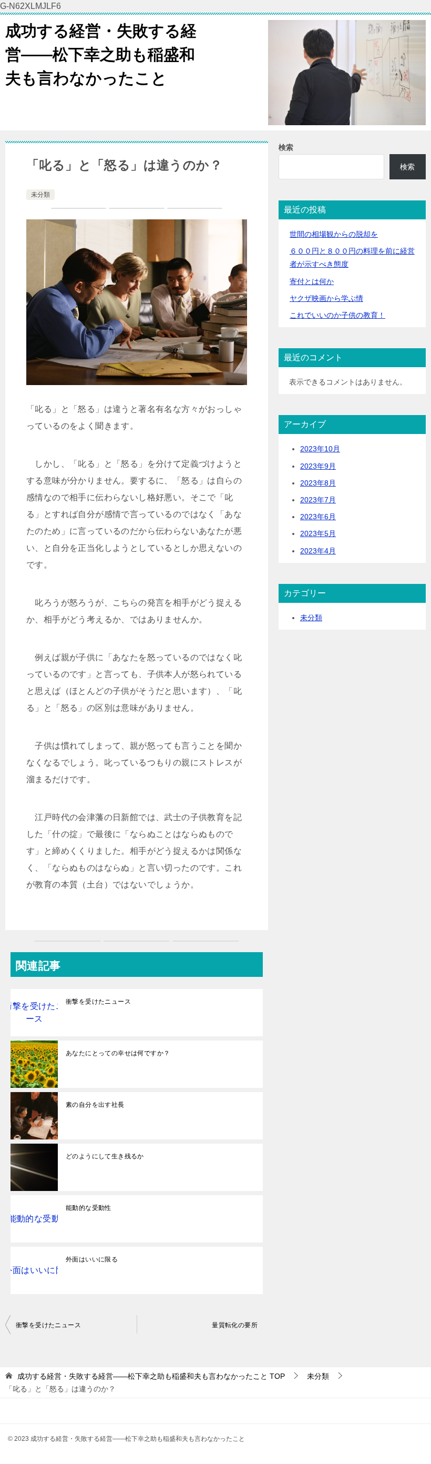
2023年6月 (318, 516)
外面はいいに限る (92, 1259)
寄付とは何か (312, 281)
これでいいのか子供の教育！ (337, 315)
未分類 (40, 194)
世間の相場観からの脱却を (334, 234)
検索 (286, 147)
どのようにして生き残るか (105, 1156)
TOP (151, 1376)
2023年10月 (320, 449)
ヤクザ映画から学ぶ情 (326, 298)
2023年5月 (318, 533)
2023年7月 (318, 500)
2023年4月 (318, 551)
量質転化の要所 (235, 1325)
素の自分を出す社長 (95, 1104)
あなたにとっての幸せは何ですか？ (118, 1053)
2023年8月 (318, 483)
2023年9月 (318, 466)
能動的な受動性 (88, 1207)
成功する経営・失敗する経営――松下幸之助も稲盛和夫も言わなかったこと (101, 54)
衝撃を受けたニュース (98, 1001)
